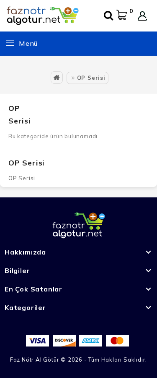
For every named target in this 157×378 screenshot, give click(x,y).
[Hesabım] (142, 16)
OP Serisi (91, 77)
